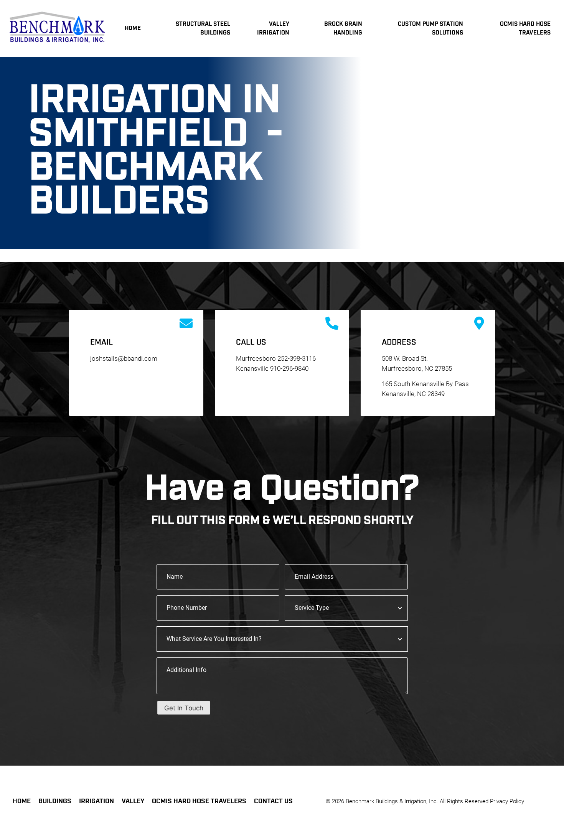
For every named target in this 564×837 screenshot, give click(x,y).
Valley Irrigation (273, 28)
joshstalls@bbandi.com (123, 358)
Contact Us (273, 801)
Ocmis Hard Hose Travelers (525, 28)
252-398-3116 (296, 358)
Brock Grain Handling (343, 28)
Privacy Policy (507, 801)
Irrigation (96, 801)
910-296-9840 (289, 368)
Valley (133, 801)
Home (133, 28)
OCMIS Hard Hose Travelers (199, 801)
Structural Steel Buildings (203, 28)
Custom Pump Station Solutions (430, 28)
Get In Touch (183, 708)
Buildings (54, 801)
